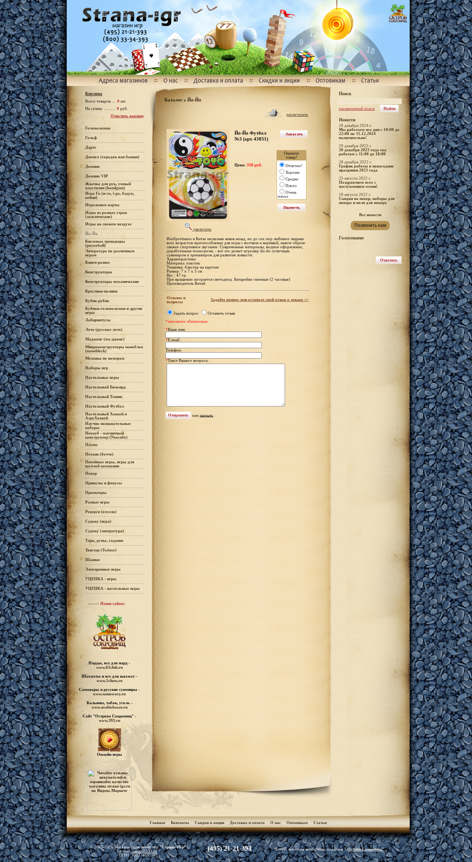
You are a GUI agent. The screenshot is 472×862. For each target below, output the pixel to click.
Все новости (370, 215)
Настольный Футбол (104, 406)
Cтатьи (320, 823)
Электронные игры (103, 569)
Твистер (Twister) (101, 550)
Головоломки (97, 128)
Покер (91, 473)
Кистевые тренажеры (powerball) (105, 243)
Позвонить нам (370, 225)
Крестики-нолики (101, 291)
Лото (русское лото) (103, 330)
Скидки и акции (209, 823)
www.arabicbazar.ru (109, 707)
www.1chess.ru (109, 680)
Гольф (91, 138)
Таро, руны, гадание (104, 541)
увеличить (201, 229)
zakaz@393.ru (144, 851)
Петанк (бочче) (99, 454)
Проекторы (96, 493)
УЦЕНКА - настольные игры (112, 588)
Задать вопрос (186, 313)
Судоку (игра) (98, 521)
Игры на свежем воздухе (108, 224)
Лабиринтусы (98, 320)
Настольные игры (102, 377)
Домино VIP (96, 176)
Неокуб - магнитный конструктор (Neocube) (106, 435)
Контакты (180, 823)
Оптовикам (297, 823)
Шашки (92, 560)
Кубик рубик (97, 301)
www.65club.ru (109, 667)
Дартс (90, 147)
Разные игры (97, 502)
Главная (157, 823)
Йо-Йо (194, 100)
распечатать (297, 114)
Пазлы (91, 445)
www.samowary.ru (109, 694)
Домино (92, 167)
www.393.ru (109, 720)
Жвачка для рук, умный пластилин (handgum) (108, 186)
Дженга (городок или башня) (112, 157)
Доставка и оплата (248, 823)
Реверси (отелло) (101, 512)
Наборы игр (96, 368)
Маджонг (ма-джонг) (105, 339)
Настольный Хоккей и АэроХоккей (106, 416)
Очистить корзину (127, 116)
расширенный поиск (357, 109)
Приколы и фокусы (103, 483)
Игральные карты (102, 205)
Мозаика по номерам (105, 358)
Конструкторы (98, 272)
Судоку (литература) (104, 531)
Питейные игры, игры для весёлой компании (109, 464)
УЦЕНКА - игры (101, 579)
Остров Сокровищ (364, 849)
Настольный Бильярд (105, 387)
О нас (275, 823)
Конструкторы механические (112, 282)
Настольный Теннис (104, 397)
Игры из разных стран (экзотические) (106, 215)
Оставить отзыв (221, 313)
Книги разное (97, 262)
